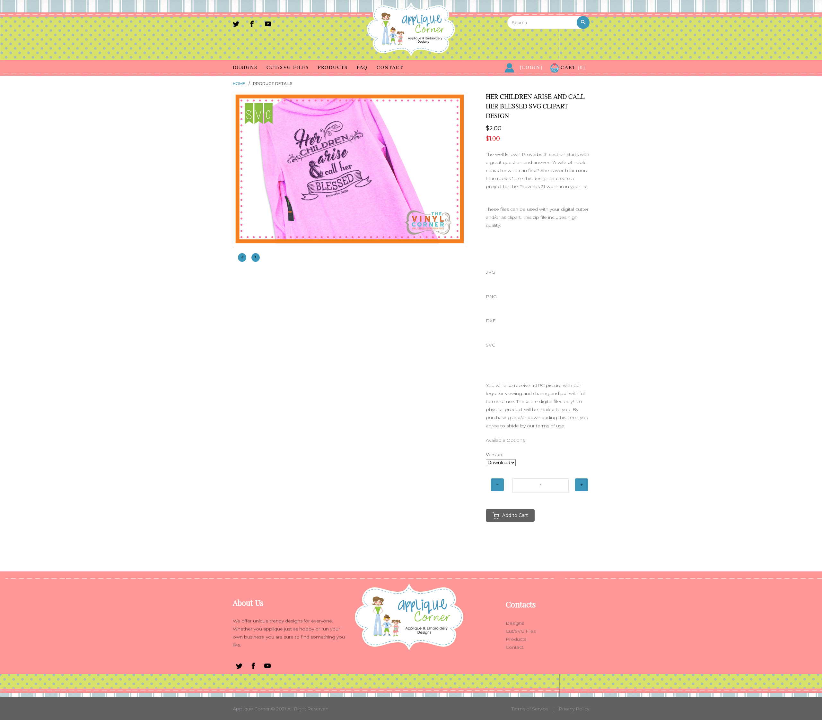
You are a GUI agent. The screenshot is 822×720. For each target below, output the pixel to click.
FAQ (362, 67)
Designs (245, 67)
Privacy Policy (574, 709)
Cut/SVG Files (288, 67)
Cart (572, 67)
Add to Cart (515, 515)
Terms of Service (530, 709)
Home (239, 83)
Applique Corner (251, 709)
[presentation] (242, 257)
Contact (390, 67)
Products (333, 67)
